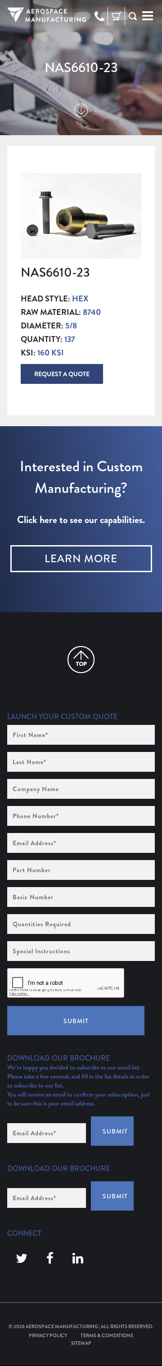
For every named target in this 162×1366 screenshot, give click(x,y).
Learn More (81, 558)
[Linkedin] (77, 1258)
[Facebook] (50, 1258)
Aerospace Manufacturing (62, 1326)
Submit (76, 1020)
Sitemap (81, 1343)
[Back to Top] (81, 659)
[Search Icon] (133, 16)
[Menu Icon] (147, 16)
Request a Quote (62, 373)
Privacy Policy (48, 1335)
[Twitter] (21, 1258)
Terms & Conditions (107, 1335)
